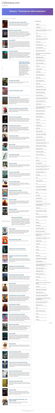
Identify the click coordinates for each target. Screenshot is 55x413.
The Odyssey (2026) (13, 135)
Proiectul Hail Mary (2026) (15, 351)
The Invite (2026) (13, 163)
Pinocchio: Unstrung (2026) (15, 117)
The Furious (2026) (13, 51)
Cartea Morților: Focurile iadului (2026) (18, 22)
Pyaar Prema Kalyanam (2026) (16, 90)
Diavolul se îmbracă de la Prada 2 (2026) (18, 108)
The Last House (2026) (14, 172)
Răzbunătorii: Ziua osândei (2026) (16, 266)
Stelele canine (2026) (14, 324)
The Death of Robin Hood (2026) (16, 274)
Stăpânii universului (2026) (15, 30)
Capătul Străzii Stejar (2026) (15, 371)
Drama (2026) (12, 40)
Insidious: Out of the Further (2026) (17, 248)
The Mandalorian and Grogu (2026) (17, 295)
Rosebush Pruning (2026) (15, 125)
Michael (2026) (12, 283)
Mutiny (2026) (12, 144)
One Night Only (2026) (14, 80)
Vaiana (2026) (12, 228)
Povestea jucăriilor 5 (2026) (15, 190)
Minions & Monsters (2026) (15, 239)
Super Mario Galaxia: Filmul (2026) (17, 314)
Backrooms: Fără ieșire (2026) (16, 381)
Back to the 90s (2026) (16, 217)
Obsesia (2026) (12, 389)
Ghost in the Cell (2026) (14, 97)
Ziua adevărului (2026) (14, 154)
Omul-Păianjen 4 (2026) (14, 304)
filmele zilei (14, 18)
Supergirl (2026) (12, 199)
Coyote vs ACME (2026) (14, 181)
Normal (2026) (12, 343)
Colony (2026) (12, 333)
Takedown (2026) (13, 209)
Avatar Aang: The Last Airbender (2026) (18, 362)
